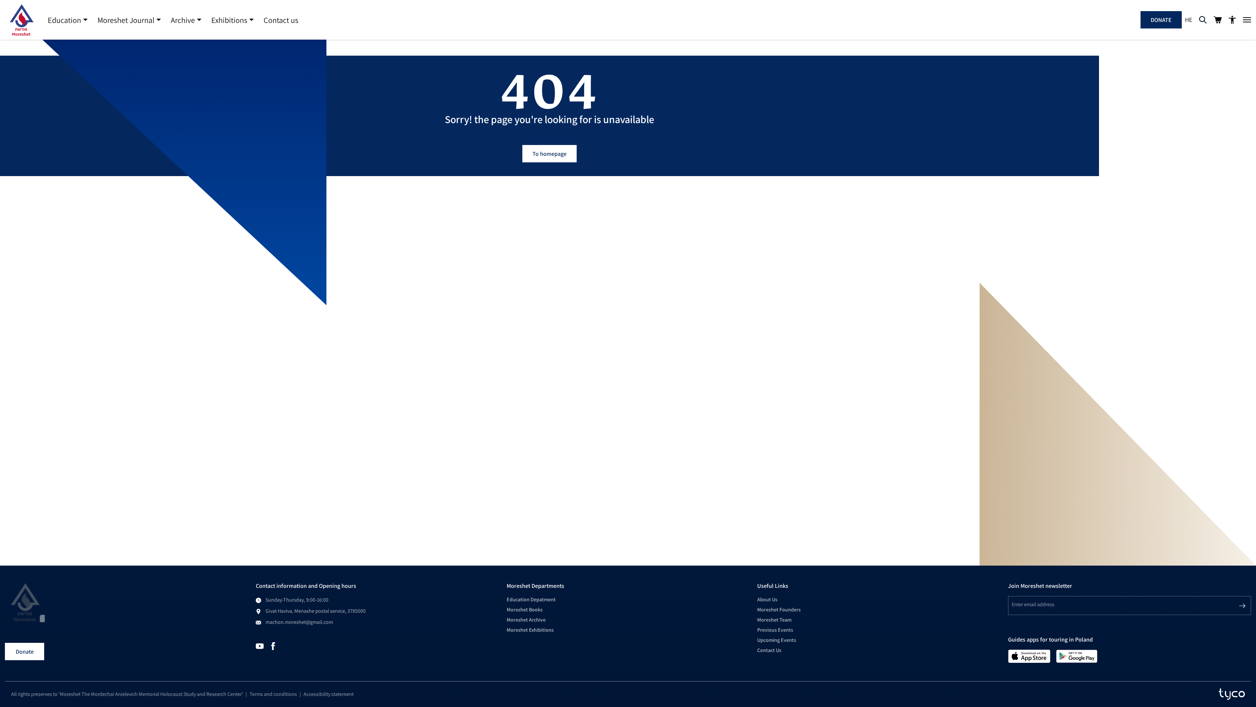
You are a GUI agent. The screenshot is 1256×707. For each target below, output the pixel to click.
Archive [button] (183, 20)
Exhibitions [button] (229, 20)
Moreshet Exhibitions (530, 629)
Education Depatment (531, 599)
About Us (767, 599)
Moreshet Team (774, 619)
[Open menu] (1247, 20)
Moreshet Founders (779, 609)
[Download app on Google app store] (1076, 655)
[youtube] (260, 645)
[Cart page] (1217, 20)
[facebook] (273, 645)
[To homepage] (21, 20)
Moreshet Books (525, 609)
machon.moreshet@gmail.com (299, 622)
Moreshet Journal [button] (125, 20)
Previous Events (775, 629)
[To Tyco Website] (1232, 694)
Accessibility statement (329, 694)
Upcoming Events (776, 640)
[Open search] (1203, 20)
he (1188, 20)
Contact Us (769, 650)
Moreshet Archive (526, 619)
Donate (1161, 20)
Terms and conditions (273, 694)
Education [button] (64, 20)
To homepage (549, 153)
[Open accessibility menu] (1232, 20)
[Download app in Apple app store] (1029, 655)
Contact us (281, 20)
